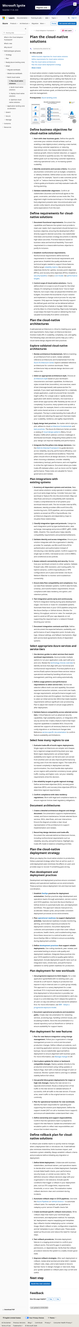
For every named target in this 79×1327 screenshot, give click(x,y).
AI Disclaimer (6, 1323)
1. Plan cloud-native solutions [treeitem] (16, 82)
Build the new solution (40, 1284)
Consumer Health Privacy (62, 1323)
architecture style (40, 378)
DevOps (45, 893)
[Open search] (69, 18)
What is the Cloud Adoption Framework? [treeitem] (13, 38)
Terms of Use (6, 1326)
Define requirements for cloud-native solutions (48, 59)
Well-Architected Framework (48, 448)
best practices (39, 429)
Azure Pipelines (43, 1201)
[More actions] (75, 30)
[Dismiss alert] (75, 4)
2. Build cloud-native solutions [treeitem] (16, 88)
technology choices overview (62, 663)
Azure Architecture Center (44, 362)
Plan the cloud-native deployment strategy (46, 65)
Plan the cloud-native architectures (44, 62)
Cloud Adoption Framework (44, 30)
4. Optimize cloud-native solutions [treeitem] (15, 101)
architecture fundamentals (61, 426)
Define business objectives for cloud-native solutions (50, 56)
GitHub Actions (57, 1201)
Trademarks (17, 1326)
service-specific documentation (54, 732)
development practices (49, 945)
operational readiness (47, 918)
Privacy (47, 1323)
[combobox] (14, 32)
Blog (29, 1323)
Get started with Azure (67, 23)
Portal (54, 23)
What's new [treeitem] (8, 43)
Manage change (61, 1057)
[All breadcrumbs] (32, 30)
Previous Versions (19, 1323)
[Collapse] (25, 28)
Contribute (38, 1323)
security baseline (40, 276)
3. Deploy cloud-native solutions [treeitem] (16, 94)
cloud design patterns (51, 432)
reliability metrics (51, 267)
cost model (59, 276)
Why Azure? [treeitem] (8, 47)
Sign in (74, 18)
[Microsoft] (3, 18)
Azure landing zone (49, 98)
